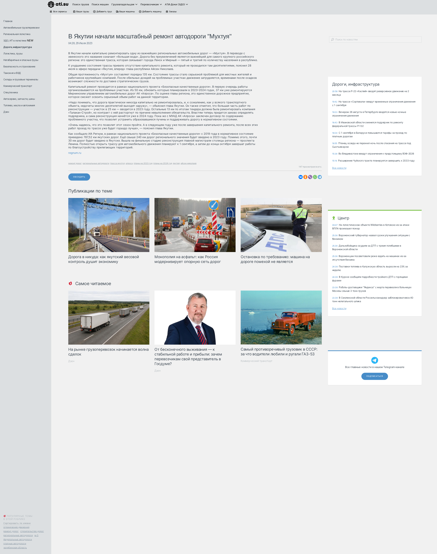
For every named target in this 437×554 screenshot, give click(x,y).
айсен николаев (188, 163)
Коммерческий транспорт (17, 85)
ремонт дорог (11, 531)
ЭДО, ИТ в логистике (14, 40)
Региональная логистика (16, 34)
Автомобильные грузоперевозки (21, 27)
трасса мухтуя (117, 163)
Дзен (6, 111)
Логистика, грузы (13, 53)
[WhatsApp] (315, 177)
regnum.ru (74, 152)
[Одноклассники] (305, 177)
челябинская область (15, 547)
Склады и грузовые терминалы (20, 79)
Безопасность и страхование (19, 66)
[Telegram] (320, 177)
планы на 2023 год (143, 163)
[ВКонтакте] (301, 177)
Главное (7, 21)
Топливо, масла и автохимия (19, 105)
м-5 (36, 535)
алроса (129, 163)
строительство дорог (32, 531)
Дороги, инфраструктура (17, 47)
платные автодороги (14, 543)
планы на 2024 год (162, 163)
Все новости (339, 167)
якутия (176, 163)
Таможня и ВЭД (12, 72)
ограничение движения (16, 527)
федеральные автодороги (17, 539)
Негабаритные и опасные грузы (20, 59)
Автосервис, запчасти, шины (19, 98)
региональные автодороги (18, 535)
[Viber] (310, 177)
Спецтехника (10, 92)
